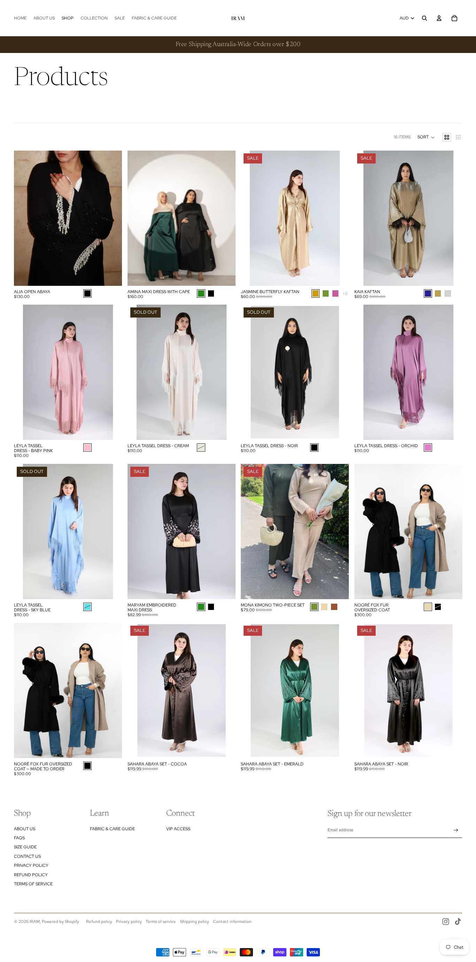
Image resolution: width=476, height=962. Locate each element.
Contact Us (27, 856)
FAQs (19, 838)
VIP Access (178, 829)
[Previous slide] (24, 218)
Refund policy (99, 921)
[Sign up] (456, 830)
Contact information (232, 921)
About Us (24, 829)
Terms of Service (33, 884)
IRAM (35, 921)
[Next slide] (111, 218)
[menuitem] (20, 18)
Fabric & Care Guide (112, 829)
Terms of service (161, 921)
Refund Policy (31, 875)
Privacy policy (129, 921)
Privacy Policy (31, 865)
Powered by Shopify (60, 921)
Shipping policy (194, 921)
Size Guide (25, 847)
